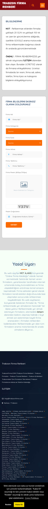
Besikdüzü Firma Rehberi (13, 445)
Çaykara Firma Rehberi (12, 457)
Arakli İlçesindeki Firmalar (13, 427)
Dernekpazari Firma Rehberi (14, 473)
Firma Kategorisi (12, 126)
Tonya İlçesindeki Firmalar (13, 467)
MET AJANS (26, 273)
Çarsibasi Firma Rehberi (12, 441)
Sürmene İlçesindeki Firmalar (14, 423)
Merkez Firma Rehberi (11, 415)
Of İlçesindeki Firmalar (32, 477)
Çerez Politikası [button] (32, 498)
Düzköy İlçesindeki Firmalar (14, 459)
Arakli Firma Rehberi (11, 429)
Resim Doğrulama (12, 211)
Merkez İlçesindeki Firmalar (23, 413)
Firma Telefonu (11, 161)
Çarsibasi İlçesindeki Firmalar (15, 439)
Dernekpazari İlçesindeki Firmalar (16, 471)
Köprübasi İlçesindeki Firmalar (15, 463)
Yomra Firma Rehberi (11, 449)
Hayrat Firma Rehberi (11, 477)
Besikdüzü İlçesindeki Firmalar (15, 443)
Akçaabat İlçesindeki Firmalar (15, 419)
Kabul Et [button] (19, 505)
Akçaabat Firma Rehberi (12, 421)
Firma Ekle (38, 411)
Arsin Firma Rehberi (35, 417)
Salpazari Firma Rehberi (12, 453)
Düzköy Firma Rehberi (11, 461)
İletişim (5, 413)
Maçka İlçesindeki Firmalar (13, 431)
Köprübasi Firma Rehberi (13, 465)
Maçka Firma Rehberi (11, 433)
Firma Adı (9, 114)
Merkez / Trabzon (10, 403)
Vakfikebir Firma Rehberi (13, 437)
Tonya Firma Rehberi (11, 469)
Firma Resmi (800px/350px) (16, 172)
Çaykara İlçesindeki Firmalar (14, 455)
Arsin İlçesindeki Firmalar (13, 417)
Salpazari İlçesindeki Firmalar (15, 451)
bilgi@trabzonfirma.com (14, 399)
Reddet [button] (8, 505)
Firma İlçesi (10, 138)
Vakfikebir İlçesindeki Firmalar (15, 435)
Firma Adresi (10, 149)
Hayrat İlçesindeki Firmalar (13, 475)
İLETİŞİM (27, 60)
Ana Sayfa (6, 411)
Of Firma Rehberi (9, 479)
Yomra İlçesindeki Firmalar (13, 447)
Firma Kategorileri (22, 411)
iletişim (40, 312)
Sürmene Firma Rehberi (12, 425)
